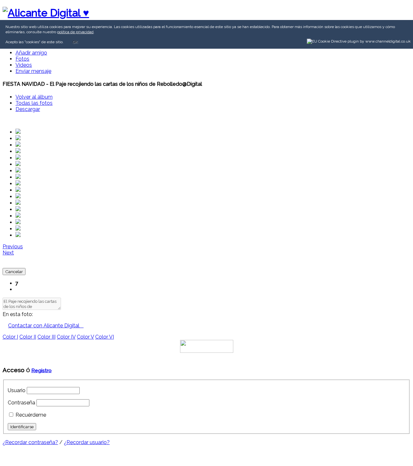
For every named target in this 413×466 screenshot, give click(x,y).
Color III (46, 337)
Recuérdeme (30, 415)
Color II (27, 337)
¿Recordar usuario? (87, 442)
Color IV (66, 337)
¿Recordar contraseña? (30, 442)
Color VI (104, 337)
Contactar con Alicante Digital (46, 325)
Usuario (16, 390)
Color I (10, 337)
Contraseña (21, 403)
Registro (41, 370)
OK (75, 42)
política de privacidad (75, 32)
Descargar (27, 109)
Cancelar (14, 271)
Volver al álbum (34, 97)
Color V (85, 337)
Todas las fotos (34, 103)
